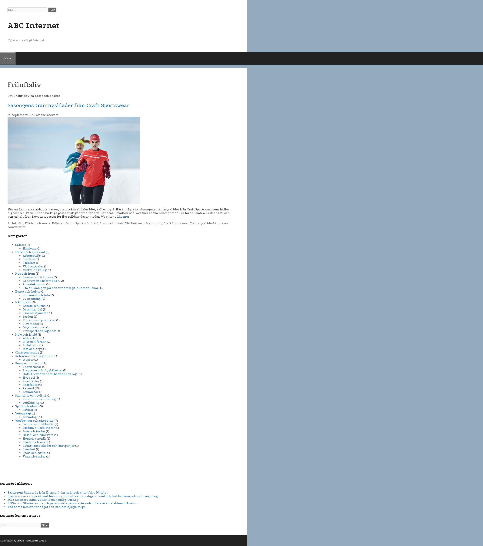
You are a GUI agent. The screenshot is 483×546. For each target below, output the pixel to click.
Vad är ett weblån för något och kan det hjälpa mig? (46, 507)
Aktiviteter (31, 338)
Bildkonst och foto (36, 295)
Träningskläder (201, 223)
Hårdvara (30, 248)
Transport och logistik (39, 331)
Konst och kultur (28, 291)
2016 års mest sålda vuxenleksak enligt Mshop (43, 499)
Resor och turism (28, 363)
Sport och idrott (111, 223)
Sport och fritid (86, 223)
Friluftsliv (15, 223)
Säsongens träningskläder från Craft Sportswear (68, 105)
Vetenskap (23, 413)
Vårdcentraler (33, 266)
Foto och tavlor (34, 431)
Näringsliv (23, 302)
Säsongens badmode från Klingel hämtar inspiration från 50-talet (58, 492)
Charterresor (32, 367)
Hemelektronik (34, 438)
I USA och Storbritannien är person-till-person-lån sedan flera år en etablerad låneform (74, 503)
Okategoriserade (27, 352)
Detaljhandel (32, 309)
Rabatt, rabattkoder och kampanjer (49, 445)
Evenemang (32, 298)
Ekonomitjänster (35, 313)
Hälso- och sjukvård (30, 252)
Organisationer (34, 327)
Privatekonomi (34, 284)
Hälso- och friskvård (38, 435)
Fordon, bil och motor (39, 428)
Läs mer (123, 216)
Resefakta (30, 385)
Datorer (20, 245)
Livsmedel (31, 324)
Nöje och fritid (63, 223)
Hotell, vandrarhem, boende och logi (50, 374)
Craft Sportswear (176, 223)
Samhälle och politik (31, 395)
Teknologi (30, 417)
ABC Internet (34, 25)
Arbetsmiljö (32, 255)
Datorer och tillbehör (38, 424)
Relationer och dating (39, 399)
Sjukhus (29, 259)
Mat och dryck (33, 349)
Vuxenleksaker (34, 456)
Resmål (28, 388)
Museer (28, 359)
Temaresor (30, 392)
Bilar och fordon (35, 341)
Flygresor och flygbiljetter (42, 370)
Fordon (28, 316)
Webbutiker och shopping (144, 223)
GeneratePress (36, 540)
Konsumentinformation (41, 281)
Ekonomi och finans (38, 277)
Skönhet (29, 263)
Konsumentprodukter (39, 320)
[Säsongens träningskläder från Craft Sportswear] (74, 202)
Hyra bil (29, 377)
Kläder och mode (37, 223)
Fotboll (28, 410)
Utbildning (31, 402)
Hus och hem (25, 273)
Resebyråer (31, 381)
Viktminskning (35, 270)
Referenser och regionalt (34, 356)
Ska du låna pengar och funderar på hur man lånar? (61, 288)
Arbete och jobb (34, 306)
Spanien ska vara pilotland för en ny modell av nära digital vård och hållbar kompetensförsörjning (83, 496)
